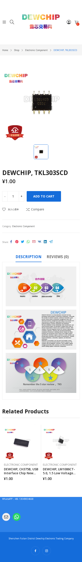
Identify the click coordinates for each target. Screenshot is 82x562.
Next (76, 452)
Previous (5, 452)
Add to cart (43, 196)
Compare (37, 209)
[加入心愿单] (38, 429)
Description (29, 256)
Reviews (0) (58, 256)
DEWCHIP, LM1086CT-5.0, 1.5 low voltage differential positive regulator (59, 475)
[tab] (28, 257)
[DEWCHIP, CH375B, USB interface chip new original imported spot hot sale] (22, 442)
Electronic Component (23, 226)
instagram (46, 550)
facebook (35, 550)
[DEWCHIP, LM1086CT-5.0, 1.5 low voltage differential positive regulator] (61, 442)
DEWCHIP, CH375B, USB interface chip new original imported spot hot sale (22, 475)
